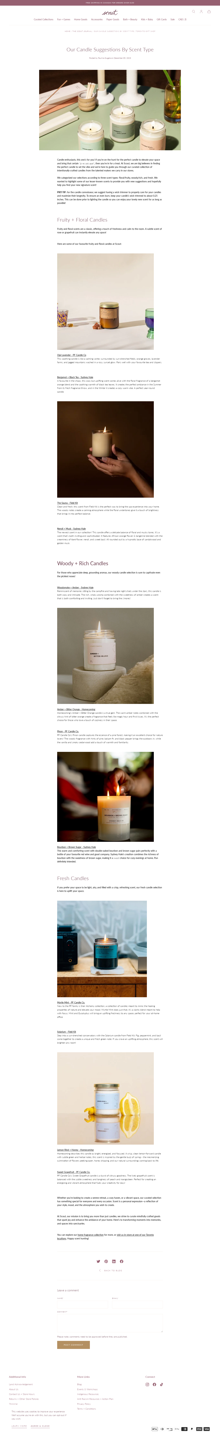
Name (60, 1298)
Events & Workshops (87, 1389)
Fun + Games (63, 19)
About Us (13, 1389)
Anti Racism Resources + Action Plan (95, 1399)
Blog (79, 1384)
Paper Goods (112, 19)
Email (115, 1298)
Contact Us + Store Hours (22, 1394)
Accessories (97, 19)
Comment (62, 1312)
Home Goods (80, 19)
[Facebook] (154, 1384)
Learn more (19, 1426)
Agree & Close (40, 1426)
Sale (173, 19)
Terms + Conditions (86, 1408)
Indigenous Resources (88, 1394)
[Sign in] (201, 12)
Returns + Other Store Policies (24, 1399)
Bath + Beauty (130, 19)
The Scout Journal (82, 31)
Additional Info (17, 1376)
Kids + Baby (147, 19)
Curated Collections (43, 19)
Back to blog (113, 1270)
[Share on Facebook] (121, 1261)
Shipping (13, 1404)
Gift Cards (162, 19)
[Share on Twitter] (98, 1261)
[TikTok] (161, 1384)
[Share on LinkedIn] (113, 1261)
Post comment (73, 1345)
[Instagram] (147, 1384)
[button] (194, 12)
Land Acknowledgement (21, 1384)
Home (67, 31)
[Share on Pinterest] (106, 1261)
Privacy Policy (84, 1404)
